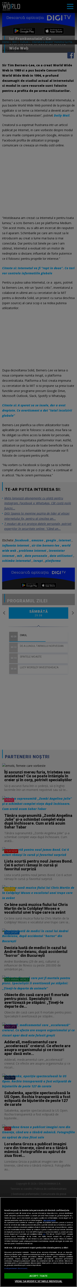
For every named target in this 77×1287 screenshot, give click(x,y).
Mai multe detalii (49, 1220)
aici (44, 1234)
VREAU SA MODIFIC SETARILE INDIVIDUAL (38, 1281)
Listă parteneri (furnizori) (15, 1268)
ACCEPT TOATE (38, 1275)
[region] (38, 1242)
